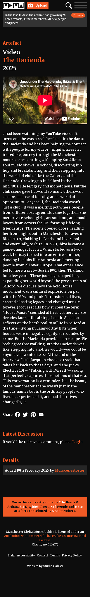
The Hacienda (24, 60)
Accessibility (26, 555)
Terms (55, 555)
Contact (42, 555)
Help (11, 555)
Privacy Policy (72, 555)
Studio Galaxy (53, 566)
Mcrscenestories (70, 470)
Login (77, 442)
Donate (78, 15)
